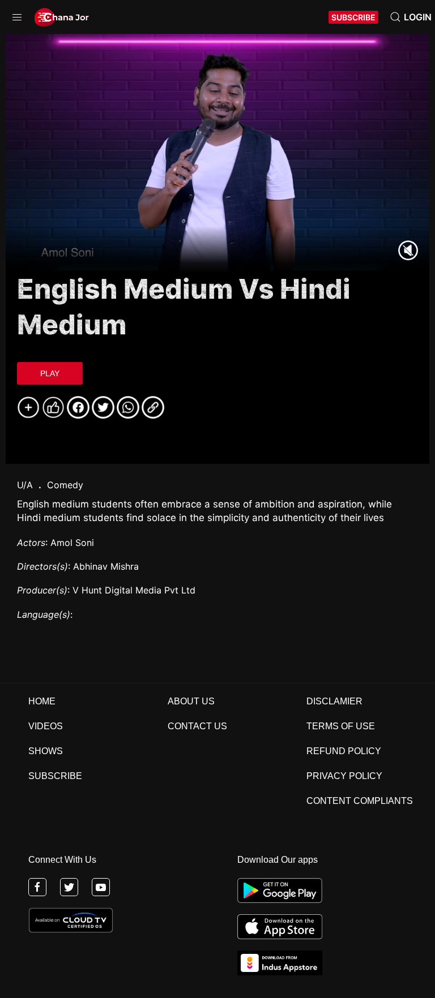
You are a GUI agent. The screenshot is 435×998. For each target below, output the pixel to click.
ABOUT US (191, 701)
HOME (42, 701)
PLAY (49, 373)
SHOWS (45, 751)
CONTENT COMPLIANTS (359, 801)
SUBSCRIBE (353, 17)
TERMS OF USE (340, 726)
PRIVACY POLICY (344, 776)
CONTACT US (197, 726)
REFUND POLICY (343, 751)
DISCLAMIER (334, 701)
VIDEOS (45, 726)
